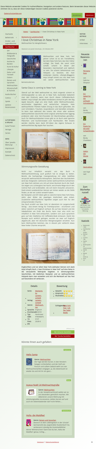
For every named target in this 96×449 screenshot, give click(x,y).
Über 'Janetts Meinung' (10, 143)
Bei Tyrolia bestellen (63, 336)
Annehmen (77, 15)
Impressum (9, 148)
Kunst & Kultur (13, 66)
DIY (8, 51)
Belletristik (9, 37)
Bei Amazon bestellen (62, 332)
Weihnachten (45, 359)
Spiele (7, 101)
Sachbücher (35, 32)
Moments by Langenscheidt (32, 37)
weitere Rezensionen (10, 106)
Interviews (84, 43)
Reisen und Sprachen (47, 420)
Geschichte (11, 59)
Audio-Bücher (10, 94)
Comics (8, 98)
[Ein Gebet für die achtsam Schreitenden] (84, 88)
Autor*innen (10, 126)
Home (25, 32)
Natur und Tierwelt (11, 73)
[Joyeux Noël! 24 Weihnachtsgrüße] (31, 392)
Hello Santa (31, 354)
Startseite (9, 34)
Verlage (8, 129)
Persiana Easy (86, 72)
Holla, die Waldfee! (35, 415)
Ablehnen (90, 15)
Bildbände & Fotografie (12, 54)
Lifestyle (10, 69)
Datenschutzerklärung (52, 442)
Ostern (9, 77)
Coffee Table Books (67, 310)
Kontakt (8, 152)
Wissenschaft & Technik (12, 89)
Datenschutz (10, 155)
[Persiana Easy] (84, 65)
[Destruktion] (84, 161)
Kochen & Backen (11, 62)
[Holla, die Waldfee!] (28, 422)
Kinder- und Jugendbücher (10, 42)
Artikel (82, 40)
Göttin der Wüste (85, 153)
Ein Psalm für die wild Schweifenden (88, 127)
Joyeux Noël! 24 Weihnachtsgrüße (42, 385)
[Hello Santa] (29, 362)
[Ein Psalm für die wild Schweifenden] (84, 118)
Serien (7, 133)
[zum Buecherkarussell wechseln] (85, 200)
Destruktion (87, 167)
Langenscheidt (38, 301)
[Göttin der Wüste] (84, 146)
